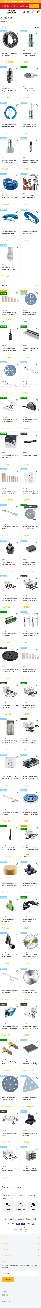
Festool (4, 310)
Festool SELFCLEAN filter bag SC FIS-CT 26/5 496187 (10, 777)
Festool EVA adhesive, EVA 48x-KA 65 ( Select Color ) (9, 884)
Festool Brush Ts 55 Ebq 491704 (9, 1063)
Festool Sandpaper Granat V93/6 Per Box (29, 1098)
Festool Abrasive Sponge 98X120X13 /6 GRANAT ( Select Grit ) (29, 1063)
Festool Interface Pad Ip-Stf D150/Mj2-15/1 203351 (10, 670)
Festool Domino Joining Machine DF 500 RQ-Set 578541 (29, 599)
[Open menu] (3, 12)
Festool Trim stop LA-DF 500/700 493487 (29, 920)
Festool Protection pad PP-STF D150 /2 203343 (30, 527)
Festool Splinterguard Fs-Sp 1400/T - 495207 (30, 349)
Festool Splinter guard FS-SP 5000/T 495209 (10, 456)
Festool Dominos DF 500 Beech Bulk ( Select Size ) (29, 670)
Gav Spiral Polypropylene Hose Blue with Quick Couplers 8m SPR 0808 (29, 233)
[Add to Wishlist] (17, 33)
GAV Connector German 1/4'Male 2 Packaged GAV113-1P (29, 54)
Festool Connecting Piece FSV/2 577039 (29, 385)
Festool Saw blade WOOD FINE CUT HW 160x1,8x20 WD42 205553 (29, 992)
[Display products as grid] (35, 27)
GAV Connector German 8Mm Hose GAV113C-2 (29, 125)
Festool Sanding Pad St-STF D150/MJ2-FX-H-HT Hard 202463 (30, 813)
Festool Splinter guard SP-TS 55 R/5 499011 (10, 920)
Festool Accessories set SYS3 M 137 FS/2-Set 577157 (9, 1170)
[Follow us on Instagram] (7, 1295)
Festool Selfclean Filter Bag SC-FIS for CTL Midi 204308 (30, 492)
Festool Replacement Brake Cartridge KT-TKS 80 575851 (10, 1027)
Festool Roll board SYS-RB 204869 (9, 1134)
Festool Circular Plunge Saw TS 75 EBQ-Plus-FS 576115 (30, 1027)
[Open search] (24, 12)
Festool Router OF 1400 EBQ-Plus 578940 (10, 706)
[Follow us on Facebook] (3, 1295)
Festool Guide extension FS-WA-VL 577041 (10, 991)
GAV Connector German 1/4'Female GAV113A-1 (9, 161)
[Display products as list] (38, 27)
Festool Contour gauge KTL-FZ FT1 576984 (10, 634)
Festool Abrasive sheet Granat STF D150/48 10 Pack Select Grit (30, 314)
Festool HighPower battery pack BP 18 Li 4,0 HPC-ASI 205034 (30, 777)
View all (37, 285)
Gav (3, 50)
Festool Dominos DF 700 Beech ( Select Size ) (9, 492)
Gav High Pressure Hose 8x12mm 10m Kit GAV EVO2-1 (10, 197)
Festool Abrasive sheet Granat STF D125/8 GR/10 (9, 1098)
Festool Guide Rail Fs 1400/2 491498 (10, 527)
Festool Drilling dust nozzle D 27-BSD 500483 (10, 956)
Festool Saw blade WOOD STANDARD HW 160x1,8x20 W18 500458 (30, 956)
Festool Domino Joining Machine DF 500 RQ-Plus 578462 (29, 742)
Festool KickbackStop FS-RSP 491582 (29, 1134)
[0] (37, 12)
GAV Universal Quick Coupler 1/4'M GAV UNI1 (9, 90)
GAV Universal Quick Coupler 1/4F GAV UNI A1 (9, 268)
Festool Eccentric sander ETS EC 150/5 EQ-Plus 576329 (29, 706)
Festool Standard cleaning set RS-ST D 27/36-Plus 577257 (9, 599)
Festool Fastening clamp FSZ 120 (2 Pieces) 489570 (30, 634)
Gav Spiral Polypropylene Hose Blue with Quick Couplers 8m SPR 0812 (9, 233)
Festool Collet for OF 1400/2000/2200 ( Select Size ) (9, 563)
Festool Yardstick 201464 (29, 455)
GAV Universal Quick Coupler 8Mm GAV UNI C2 (29, 90)
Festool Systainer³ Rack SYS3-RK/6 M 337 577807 (29, 1170)
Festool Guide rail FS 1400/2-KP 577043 (10, 813)
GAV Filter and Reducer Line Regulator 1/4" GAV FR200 (30, 161)
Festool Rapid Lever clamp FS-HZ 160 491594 (9, 742)
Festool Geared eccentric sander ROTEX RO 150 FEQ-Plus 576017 (30, 849)
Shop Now (34, 6)
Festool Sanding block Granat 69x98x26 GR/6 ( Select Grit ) (29, 563)
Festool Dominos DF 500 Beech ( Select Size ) (9, 313)
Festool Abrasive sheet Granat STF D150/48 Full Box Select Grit (10, 385)
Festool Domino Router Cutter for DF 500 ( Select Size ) (9, 349)
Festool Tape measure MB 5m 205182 (29, 420)
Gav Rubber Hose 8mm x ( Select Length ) (9, 54)
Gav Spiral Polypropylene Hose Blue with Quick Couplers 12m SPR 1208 (9, 126)
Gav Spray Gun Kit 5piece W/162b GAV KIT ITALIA (29, 197)
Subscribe (8, 1279)
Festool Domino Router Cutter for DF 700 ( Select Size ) (9, 849)
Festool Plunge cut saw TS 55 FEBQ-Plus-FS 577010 (9, 420)
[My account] (28, 12)
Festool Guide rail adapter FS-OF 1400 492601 (29, 884)
